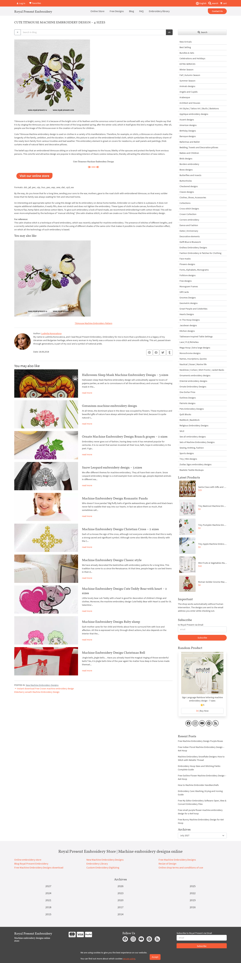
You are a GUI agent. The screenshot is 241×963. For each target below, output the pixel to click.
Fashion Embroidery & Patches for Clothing (200, 253)
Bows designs (186, 169)
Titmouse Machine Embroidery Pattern (93, 323)
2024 (48, 893)
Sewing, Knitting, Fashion (192, 447)
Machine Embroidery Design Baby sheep (111, 622)
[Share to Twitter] (163, 352)
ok (169, 32)
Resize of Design (167, 863)
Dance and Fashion (189, 225)
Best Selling (185, 47)
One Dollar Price (187, 392)
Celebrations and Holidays (192, 58)
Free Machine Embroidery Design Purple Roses (200, 741)
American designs (188, 125)
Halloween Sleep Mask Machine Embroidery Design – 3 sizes (125, 375)
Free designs (186, 280)
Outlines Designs (188, 397)
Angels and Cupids (189, 91)
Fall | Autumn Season (190, 75)
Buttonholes (186, 180)
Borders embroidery (189, 164)
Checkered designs (189, 186)
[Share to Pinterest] (149, 352)
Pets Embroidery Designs (192, 408)
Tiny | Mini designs (188, 458)
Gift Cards (184, 292)
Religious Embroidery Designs (194, 425)
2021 (48, 900)
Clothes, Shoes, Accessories (193, 197)
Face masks (185, 258)
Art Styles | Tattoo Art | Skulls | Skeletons (199, 108)
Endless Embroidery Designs (193, 247)
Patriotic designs (187, 403)
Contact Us (217, 11)
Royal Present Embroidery (33, 11)
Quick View (202, 674)
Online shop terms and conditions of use (181, 867)
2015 (48, 914)
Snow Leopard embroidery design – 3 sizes (112, 467)
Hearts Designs (187, 314)
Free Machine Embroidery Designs (177, 859)
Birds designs (186, 158)
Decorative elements (190, 236)
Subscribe (202, 637)
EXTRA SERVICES (187, 63)
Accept (155, 956)
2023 (120, 893)
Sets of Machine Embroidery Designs (197, 442)
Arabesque (185, 97)
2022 (193, 893)
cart (224, 3)
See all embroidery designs (193, 436)
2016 (193, 907)
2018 (48, 907)
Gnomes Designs (188, 297)
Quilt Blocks (185, 414)
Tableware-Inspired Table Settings (196, 336)
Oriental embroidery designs (193, 381)
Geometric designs (189, 303)
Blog (131, 11)
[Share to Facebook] (156, 352)
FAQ (141, 11)
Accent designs (187, 119)
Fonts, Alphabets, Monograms (194, 269)
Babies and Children (189, 152)
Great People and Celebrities (193, 308)
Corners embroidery (189, 219)
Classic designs (187, 191)
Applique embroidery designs (194, 114)
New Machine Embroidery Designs (42, 685)
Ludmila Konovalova (51, 333)
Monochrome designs (190, 353)
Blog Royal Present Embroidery (31, 863)
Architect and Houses (190, 102)
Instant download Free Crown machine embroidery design (45, 688)
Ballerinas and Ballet (190, 141)
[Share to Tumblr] (169, 352)
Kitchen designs (187, 330)
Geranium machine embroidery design (109, 406)
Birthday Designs (188, 130)
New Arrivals (186, 41)
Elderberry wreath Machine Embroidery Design (37, 691)
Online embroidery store (27, 859)
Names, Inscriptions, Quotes (193, 358)
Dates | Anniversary (189, 230)
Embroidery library (159, 11)
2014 (120, 914)
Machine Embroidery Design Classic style (111, 560)
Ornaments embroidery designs (195, 375)
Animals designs (187, 86)
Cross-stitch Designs (189, 208)
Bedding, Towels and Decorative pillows (199, 147)
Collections (185, 203)
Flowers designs (187, 264)
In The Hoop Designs (190, 319)
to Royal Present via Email (190, 624)
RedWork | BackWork (190, 419)
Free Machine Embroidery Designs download (38, 867)
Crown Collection (188, 214)
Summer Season (187, 80)
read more (87, 392)
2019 (193, 900)
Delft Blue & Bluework (190, 241)
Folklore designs (188, 275)
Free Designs (117, 11)
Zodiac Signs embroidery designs (195, 464)
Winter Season (186, 69)
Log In (22, 3)
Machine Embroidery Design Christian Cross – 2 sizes (120, 529)
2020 (120, 900)
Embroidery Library (97, 863)
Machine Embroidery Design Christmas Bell (113, 652)
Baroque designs (188, 136)
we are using (129, 958)
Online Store (97, 11)
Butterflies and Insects (190, 175)
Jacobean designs (188, 325)
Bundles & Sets (187, 52)
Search (203, 32)
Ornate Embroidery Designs (193, 386)
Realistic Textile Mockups (192, 469)
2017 (120, 907)
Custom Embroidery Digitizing (102, 867)
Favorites (36, 2)
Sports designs (187, 453)
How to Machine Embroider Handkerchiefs (198, 785)
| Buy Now (202, 710)
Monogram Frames (189, 286)
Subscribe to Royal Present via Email (194, 933)
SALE (182, 431)
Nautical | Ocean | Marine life (193, 364)
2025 (193, 886)
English (202, 3)
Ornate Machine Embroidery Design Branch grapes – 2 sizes (125, 436)
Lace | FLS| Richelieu (189, 342)
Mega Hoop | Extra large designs (195, 347)
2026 (120, 886)
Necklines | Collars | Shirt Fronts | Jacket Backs (202, 369)
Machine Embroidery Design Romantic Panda (115, 498)
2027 (48, 886)
